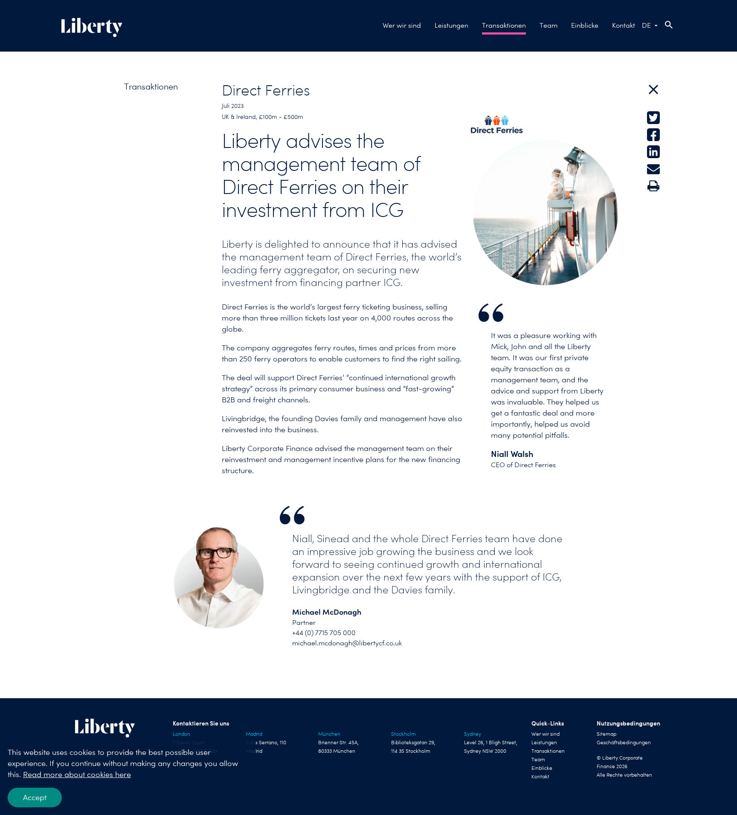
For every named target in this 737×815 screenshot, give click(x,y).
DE (646, 25)
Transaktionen (504, 25)
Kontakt (623, 25)
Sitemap (606, 734)
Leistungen (451, 25)
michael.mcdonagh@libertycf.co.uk (347, 643)
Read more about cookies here (77, 774)
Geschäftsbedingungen (624, 743)
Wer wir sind (402, 25)
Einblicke (584, 25)
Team (548, 25)
